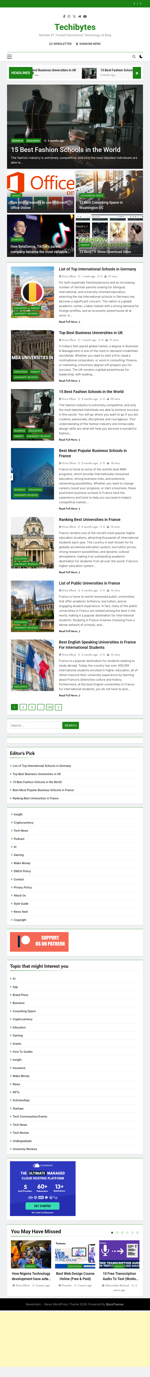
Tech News (21, 830)
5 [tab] (132, 1233)
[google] (79, 16)
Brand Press (20, 995)
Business (17, 133)
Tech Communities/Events (30, 1116)
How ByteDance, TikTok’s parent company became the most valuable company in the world (39, 252)
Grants (17, 1043)
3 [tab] (122, 1233)
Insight (16, 195)
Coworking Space (92, 195)
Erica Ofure (69, 276)
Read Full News (68, 322)
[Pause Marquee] (137, 73)
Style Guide (21, 903)
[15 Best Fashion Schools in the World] (67, 75)
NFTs (16, 1092)
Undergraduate (22, 1141)
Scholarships (21, 1100)
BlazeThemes (115, 1304)
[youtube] (85, 16)
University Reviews (26, 313)
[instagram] (68, 16)
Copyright (20, 920)
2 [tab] (117, 1233)
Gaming (19, 855)
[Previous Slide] (134, 3)
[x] (74, 16)
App (15, 987)
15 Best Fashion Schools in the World (104, 70)
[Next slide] (140, 3)
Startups (17, 239)
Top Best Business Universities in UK (91, 332)
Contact (19, 879)
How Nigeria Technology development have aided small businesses (31, 1278)
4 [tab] (127, 1233)
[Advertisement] (75, 1339)
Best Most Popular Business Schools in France (91, 3)
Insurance (19, 1068)
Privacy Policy (23, 887)
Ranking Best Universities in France (90, 519)
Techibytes (75, 27)
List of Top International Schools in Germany (97, 269)
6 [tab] (137, 1233)
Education (33, 133)
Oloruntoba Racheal (117, 1285)
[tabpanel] (31, 1264)
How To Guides (23, 1052)
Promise (67, 1285)
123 (49, 707)
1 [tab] (112, 1233)
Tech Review (21, 1133)
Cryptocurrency (23, 822)
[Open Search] (134, 56)
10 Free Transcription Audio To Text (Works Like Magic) (119, 1278)
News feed (21, 911)
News (16, 1084)
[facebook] (64, 16)
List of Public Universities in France (89, 583)
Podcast (19, 839)
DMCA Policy (22, 871)
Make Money (22, 863)
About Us (20, 895)
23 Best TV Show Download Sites (105, 252)
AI (15, 847)
